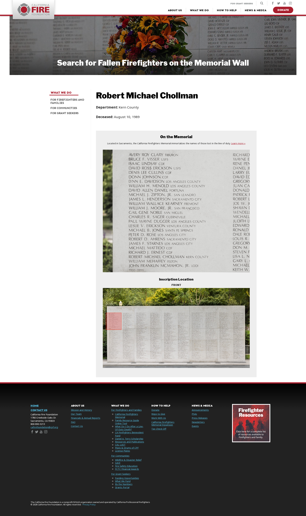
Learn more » (238, 143)
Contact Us (39, 410)
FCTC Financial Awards (127, 469)
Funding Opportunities (127, 478)
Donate (283, 10)
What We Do (61, 92)
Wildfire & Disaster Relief (128, 459)
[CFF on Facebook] (272, 3)
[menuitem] (68, 101)
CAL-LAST (120, 444)
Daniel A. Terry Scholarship (129, 438)
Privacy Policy (89, 504)
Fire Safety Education (126, 465)
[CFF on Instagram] (290, 3)
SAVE (117, 462)
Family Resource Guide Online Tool (127, 422)
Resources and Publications (129, 441)
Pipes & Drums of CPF (127, 447)
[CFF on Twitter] (278, 3)
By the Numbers (123, 484)
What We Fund (123, 481)
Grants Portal (122, 487)
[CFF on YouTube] (284, 3)
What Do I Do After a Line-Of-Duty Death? (129, 428)
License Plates (122, 450)
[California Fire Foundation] (33, 15)
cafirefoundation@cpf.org (44, 427)
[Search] (261, 3)
